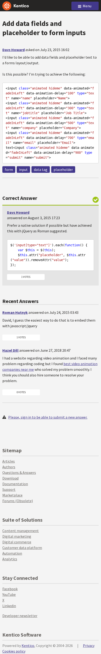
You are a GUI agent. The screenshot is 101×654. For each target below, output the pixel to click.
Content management (20, 530)
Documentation (15, 483)
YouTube (9, 594)
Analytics (9, 559)
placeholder (63, 169)
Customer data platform (22, 547)
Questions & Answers (19, 472)
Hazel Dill (10, 350)
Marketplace (12, 495)
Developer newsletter (19, 615)
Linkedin (9, 605)
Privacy (88, 645)
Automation (12, 553)
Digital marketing (16, 536)
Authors (8, 466)
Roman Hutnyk (15, 312)
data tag (40, 169)
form (9, 169)
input (23, 169)
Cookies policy (13, 651)
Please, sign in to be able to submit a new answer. (47, 417)
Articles (8, 461)
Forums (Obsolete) (17, 500)
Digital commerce (16, 542)
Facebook (10, 588)
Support (9, 489)
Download (10, 478)
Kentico (28, 645)
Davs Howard (13, 49)
